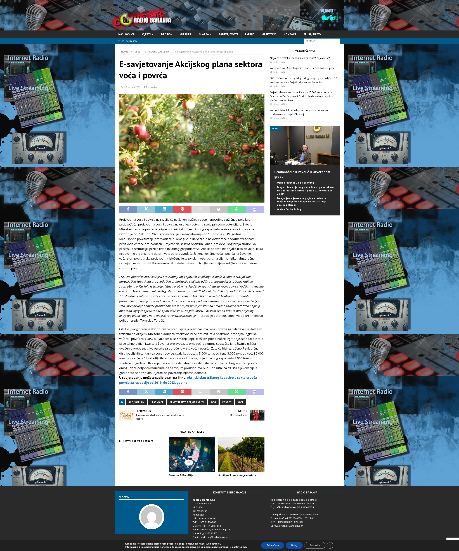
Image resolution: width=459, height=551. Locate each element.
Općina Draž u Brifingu (289, 209)
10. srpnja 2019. (132, 87)
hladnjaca (157, 402)
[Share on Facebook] (128, 209)
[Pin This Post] (182, 209)
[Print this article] (219, 209)
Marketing (268, 34)
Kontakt (290, 34)
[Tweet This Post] (146, 209)
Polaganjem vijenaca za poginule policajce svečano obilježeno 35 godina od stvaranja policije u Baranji (301, 201)
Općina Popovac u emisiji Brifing (295, 182)
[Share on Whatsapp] (237, 209)
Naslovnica (126, 34)
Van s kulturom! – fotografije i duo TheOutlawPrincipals (302, 68)
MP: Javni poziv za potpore (136, 441)
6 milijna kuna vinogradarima (237, 475)
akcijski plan (136, 402)
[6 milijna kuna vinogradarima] (241, 454)
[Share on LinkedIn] (164, 209)
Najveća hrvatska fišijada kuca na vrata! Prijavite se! (300, 58)
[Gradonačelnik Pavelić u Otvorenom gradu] (305, 163)
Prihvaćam (272, 545)
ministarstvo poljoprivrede (187, 402)
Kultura (185, 34)
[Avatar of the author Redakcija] (151, 525)
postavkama (239, 547)
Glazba (204, 34)
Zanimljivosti (228, 34)
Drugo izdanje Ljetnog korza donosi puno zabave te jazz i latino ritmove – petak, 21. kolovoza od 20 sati (305, 190)
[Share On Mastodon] (255, 209)
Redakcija (151, 87)
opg (213, 402)
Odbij (294, 545)
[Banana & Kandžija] (192, 454)
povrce (226, 402)
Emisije (249, 34)
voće (240, 402)
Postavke (314, 545)
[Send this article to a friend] (200, 209)
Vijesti (146, 34)
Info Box (166, 34)
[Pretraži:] (322, 41)
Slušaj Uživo (312, 34)
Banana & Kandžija (181, 475)
